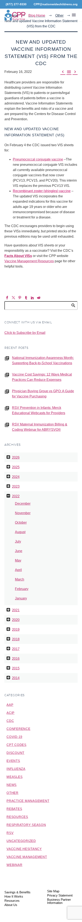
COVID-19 (14, 737)
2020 (16, 620)
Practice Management (28, 801)
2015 (16, 668)
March (19, 579)
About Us (10, 905)
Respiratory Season (26, 825)
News (12, 785)
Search (73, 305)
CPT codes (16, 745)
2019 (16, 629)
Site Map (53, 891)
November (22, 513)
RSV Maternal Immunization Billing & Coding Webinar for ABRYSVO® (39, 427)
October (21, 522)
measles (14, 777)
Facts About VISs (18, 256)
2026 (16, 457)
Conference (18, 729)
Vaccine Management (27, 857)
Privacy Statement (60, 895)
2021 (16, 610)
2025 (16, 467)
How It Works (13, 896)
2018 (16, 639)
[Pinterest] (19, 297)
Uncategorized (21, 841)
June (18, 551)
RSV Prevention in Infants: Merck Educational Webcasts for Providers (38, 410)
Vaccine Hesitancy (24, 849)
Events (13, 761)
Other (13, 793)
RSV (10, 833)
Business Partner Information (59, 901)
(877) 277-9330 (16, 4)
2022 (16, 496)
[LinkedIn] (32, 297)
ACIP (11, 713)
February (21, 589)
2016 (16, 658)
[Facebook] (7, 297)
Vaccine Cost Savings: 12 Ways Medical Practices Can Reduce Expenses (42, 377)
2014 (16, 678)
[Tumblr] (26, 297)
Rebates (14, 809)
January (21, 598)
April (18, 570)
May (18, 560)
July (18, 541)
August (20, 532)
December (22, 503)
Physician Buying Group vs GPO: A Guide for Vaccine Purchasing (43, 393)
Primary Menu (74, 15)
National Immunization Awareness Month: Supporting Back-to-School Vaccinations (43, 360)
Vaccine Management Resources (29, 261)
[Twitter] (13, 297)
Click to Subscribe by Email (24, 333)
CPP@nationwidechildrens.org (56, 4)
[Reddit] (38, 297)
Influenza (16, 769)
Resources (17, 817)
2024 (16, 477)
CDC (10, 721)
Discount (15, 753)
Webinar (14, 865)
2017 (16, 649)
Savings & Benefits (17, 892)
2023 (16, 486)
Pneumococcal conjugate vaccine (38, 159)
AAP (10, 705)
